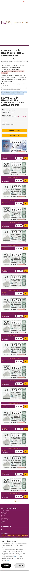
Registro (3, 522)
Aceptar (6, 566)
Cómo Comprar (4, 518)
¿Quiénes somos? (5, 510)
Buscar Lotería (15, 135)
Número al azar (15, 130)
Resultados (3, 513)
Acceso (18, 22)
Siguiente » (17, 501)
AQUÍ (8, 560)
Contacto (3, 515)
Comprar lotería (4, 512)
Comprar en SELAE (5, 519)
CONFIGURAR (16, 556)
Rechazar (20, 566)
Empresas (3, 516)
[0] (23, 23)
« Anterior (6, 501)
